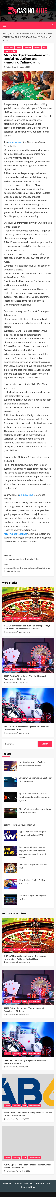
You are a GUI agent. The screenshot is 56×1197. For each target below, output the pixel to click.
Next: (27, 567)
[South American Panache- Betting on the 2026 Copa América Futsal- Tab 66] (28, 1091)
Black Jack (9, 48)
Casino (18, 48)
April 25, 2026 (24, 1119)
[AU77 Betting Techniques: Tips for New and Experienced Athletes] (28, 655)
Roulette (37, 48)
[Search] (52, 25)
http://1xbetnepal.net (15, 533)
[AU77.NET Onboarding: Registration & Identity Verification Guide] (28, 705)
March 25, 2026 (24, 1171)
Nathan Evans (11, 67)
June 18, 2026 (24, 733)
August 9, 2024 (24, 67)
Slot (44, 48)
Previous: (21, 557)
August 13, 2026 (24, 632)
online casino (15, 142)
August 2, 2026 (24, 683)
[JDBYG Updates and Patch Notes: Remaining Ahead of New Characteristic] (28, 1143)
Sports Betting (10, 51)
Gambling (27, 48)
